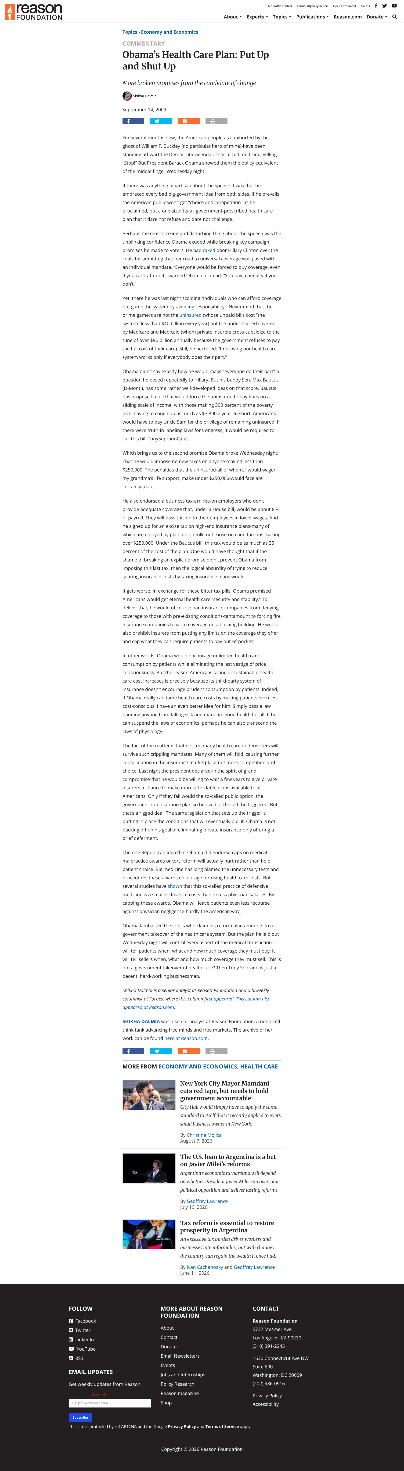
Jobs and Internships (183, 1374)
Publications (310, 17)
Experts (255, 17)
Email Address (87, 1394)
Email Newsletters (180, 1356)
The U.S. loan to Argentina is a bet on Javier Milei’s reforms (228, 1160)
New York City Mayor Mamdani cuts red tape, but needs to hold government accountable (224, 1091)
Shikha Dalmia (141, 1021)
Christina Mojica (204, 1135)
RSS (79, 1358)
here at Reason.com (186, 1038)
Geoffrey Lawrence (207, 1201)
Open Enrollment (344, 6)
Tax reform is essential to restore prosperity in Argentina (227, 1226)
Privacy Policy (267, 1395)
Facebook (85, 1321)
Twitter (82, 1330)
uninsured (190, 315)
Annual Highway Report (312, 6)
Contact (169, 1337)
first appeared (219, 999)
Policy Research (177, 1384)
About (231, 17)
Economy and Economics (169, 32)
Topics (280, 17)
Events (365, 6)
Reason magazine (180, 1393)
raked (209, 250)
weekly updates (94, 1384)
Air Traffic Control (280, 6)
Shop (166, 1402)
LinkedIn (84, 1339)
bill (160, 396)
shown (175, 886)
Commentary (144, 43)
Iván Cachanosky (205, 1267)
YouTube (86, 1349)
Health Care (259, 1066)
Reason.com (348, 17)
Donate (375, 17)
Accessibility (266, 1404)
